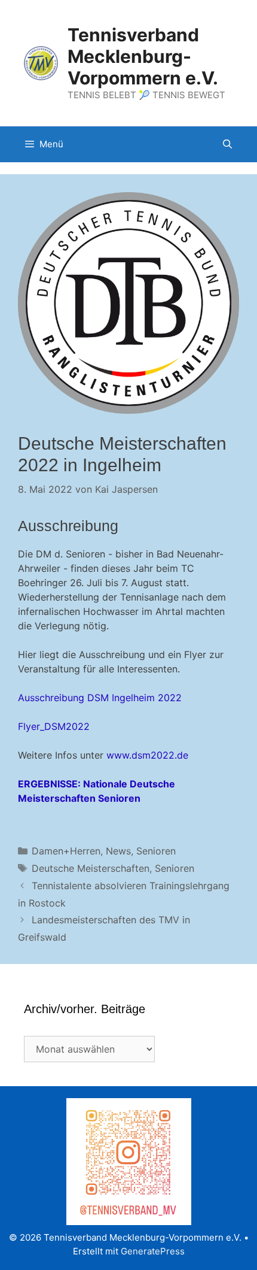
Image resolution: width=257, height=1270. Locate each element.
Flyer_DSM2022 (54, 726)
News (118, 851)
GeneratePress (153, 1251)
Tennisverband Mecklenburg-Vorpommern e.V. (143, 56)
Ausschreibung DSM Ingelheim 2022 (100, 698)
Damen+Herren (66, 851)
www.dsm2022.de (147, 755)
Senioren (156, 851)
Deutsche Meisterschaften (90, 868)
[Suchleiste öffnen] (227, 144)
